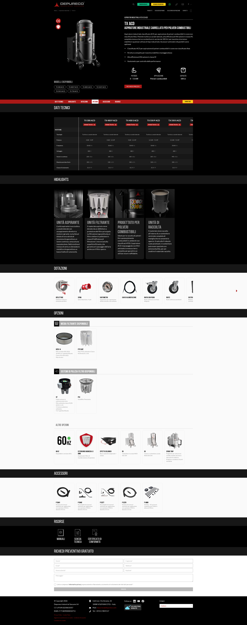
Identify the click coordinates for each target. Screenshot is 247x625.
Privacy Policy (58, 615)
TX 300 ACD (60, 87)
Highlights (72, 102)
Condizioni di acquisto (80, 618)
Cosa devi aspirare (160, 10)
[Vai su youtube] (138, 601)
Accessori (106, 102)
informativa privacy (75, 584)
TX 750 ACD (74, 91)
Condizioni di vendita (60, 620)
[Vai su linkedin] (134, 601)
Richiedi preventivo (158, 4)
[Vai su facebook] (143, 601)
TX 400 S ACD (87, 87)
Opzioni (95, 102)
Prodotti (149, 10)
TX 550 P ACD (101, 87)
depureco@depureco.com (106, 608)
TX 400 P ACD (73, 87)
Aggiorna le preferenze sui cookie (63, 618)
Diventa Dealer (143, 4)
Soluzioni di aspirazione (173, 10)
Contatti (185, 10)
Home (55, 10)
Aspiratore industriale (64, 10)
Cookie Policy (66, 615)
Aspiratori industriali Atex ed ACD (136, 18)
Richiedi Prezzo (133, 86)
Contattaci (188, 101)
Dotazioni (84, 102)
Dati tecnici (59, 102)
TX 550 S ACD (60, 91)
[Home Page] (69, 4)
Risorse (118, 102)
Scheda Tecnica (88, 124)
